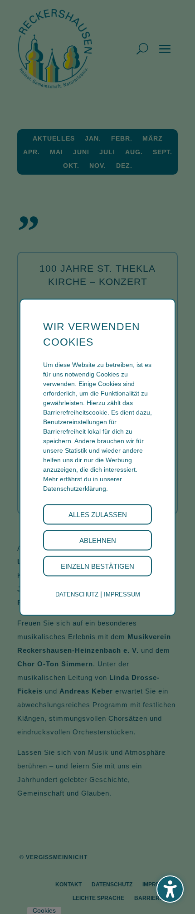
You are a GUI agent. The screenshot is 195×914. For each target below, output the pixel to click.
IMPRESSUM (122, 594)
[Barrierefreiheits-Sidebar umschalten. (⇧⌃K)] (170, 889)
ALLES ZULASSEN (97, 514)
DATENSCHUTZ (76, 594)
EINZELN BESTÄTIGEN (97, 566)
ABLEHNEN (97, 540)
